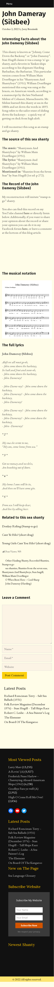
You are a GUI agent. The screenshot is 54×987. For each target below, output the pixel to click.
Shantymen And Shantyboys (16, 572)
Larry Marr (15, 767)
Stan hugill (37, 572)
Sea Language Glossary (22, 876)
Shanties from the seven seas (32, 568)
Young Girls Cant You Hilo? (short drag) (26, 543)
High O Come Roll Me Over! (25, 797)
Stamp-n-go (8, 564)
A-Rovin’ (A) (16, 772)
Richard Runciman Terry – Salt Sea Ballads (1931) (25, 698)
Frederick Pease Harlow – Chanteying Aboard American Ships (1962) (26, 780)
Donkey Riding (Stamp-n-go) (20, 526)
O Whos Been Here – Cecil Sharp (22, 579)
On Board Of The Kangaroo (21, 722)
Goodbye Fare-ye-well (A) (23, 789)
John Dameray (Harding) (18, 583)
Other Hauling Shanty (16, 560)
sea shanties (11, 568)
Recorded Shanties (39, 560)
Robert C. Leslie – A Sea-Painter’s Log (26, 713)
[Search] (50, 4)
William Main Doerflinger (15, 576)
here (26, 213)
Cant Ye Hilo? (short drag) (18, 535)
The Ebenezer (12, 717)
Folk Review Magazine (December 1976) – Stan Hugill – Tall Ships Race (26, 706)
